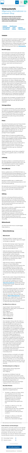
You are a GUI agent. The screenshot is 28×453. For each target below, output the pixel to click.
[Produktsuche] (21, 2)
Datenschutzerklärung (11, 450)
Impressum (19, 450)
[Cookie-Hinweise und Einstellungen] (16, 438)
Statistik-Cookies (7, 440)
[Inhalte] (17, 2)
